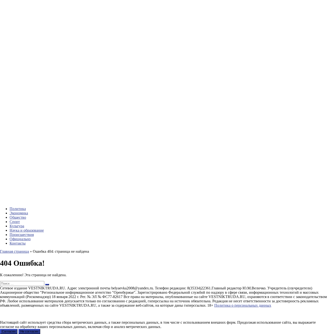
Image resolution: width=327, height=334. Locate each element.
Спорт (15, 222)
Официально (20, 239)
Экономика (19, 213)
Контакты (18, 243)
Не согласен (29, 331)
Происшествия (22, 235)
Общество (18, 217)
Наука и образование (27, 230)
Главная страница (14, 251)
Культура (17, 226)
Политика (18, 209)
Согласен (9, 331)
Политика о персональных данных (242, 305)
